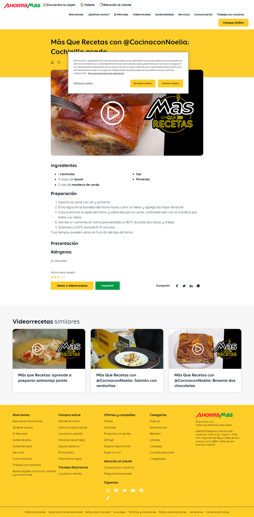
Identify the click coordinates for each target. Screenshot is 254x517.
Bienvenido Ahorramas (28, 421)
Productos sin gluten (117, 433)
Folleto (89, 5)
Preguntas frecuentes (118, 473)
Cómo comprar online (72, 427)
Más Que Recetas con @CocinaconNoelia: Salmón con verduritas (126, 380)
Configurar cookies (83, 83)
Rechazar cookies (143, 83)
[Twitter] (124, 490)
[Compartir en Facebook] (177, 285)
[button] (107, 286)
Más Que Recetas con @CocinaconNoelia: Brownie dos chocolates (204, 380)
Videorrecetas (142, 14)
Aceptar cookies (170, 83)
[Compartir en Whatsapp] (198, 285)
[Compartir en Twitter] (184, 285)
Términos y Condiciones (143, 511)
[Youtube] (133, 490)
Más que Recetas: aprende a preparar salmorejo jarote (45, 378)
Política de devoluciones (173, 511)
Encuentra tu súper (61, 5)
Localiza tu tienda (70, 473)
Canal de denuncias (217, 511)
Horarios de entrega (71, 440)
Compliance (196, 511)
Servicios (184, 14)
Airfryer (109, 440)
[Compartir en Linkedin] (191, 285)
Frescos (155, 421)
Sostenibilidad (164, 14)
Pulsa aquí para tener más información (106, 73)
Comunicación (203, 14)
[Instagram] (108, 490)
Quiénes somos (23, 427)
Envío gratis (66, 452)
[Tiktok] (108, 498)
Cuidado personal (162, 452)
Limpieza (156, 446)
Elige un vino (112, 452)
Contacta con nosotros (119, 467)
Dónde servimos (69, 421)
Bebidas (155, 433)
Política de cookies (35, 511)
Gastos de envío (68, 446)
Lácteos (155, 440)
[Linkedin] (141, 490)
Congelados (158, 458)
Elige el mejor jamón (117, 446)
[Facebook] (116, 490)
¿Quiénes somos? (99, 14)
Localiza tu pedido (70, 433)
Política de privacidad (98, 511)
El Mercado (121, 14)
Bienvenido (76, 14)
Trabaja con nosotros (230, 14)
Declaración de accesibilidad (66, 511)
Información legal (70, 458)
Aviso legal (119, 511)
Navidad (110, 427)
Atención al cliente (117, 5)
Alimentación (158, 427)
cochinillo (67, 174)
